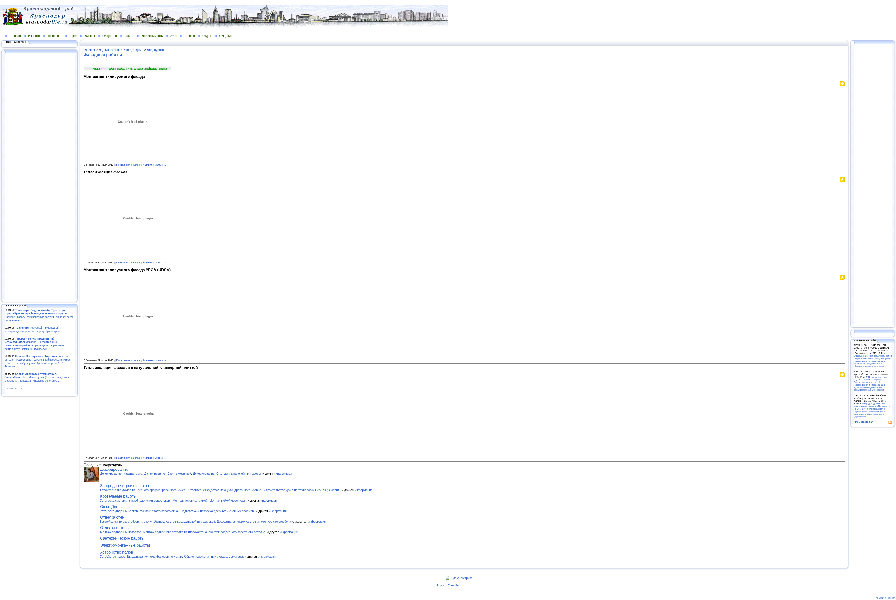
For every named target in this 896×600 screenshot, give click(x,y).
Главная (15, 36)
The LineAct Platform (885, 598)
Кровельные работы (118, 496)
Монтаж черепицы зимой (190, 500)
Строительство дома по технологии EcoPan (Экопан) (302, 490)
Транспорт (54, 36)
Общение (225, 36)
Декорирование (114, 469)
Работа (129, 36)
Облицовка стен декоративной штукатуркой (184, 521)
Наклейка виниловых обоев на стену (126, 521)
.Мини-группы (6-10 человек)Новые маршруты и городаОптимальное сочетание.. (37, 377)
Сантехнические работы (122, 538)
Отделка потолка (115, 528)
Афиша (190, 36)
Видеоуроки (155, 50)
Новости (34, 36)
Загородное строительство (124, 486)
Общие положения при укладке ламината (213, 556)
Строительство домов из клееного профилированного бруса (143, 490)
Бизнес (90, 36)
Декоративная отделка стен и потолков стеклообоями (255, 521)
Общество (109, 36)
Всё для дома (133, 50)
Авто (173, 36)
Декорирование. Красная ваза (121, 473)
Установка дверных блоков (119, 511)
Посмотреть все (14, 388)
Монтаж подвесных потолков (120, 532)
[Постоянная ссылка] (128, 164)
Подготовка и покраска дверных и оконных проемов (217, 511)
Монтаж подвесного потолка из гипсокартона (175, 532)
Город (73, 36)
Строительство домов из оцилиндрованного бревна (225, 490)
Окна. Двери (111, 507)
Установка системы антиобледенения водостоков (135, 500)
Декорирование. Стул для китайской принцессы (227, 473)
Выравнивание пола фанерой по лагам (154, 556)
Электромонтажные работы (125, 545)
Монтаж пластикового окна (159, 511)
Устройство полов (116, 552)
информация (284, 473)
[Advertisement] (40, 176)
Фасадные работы (103, 54)
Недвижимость (152, 36)
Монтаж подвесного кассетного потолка (237, 532)
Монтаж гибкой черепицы (227, 500)
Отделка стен (112, 517)
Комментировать (154, 164)
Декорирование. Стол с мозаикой (167, 473)
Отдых (207, 36)
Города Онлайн (448, 585)
